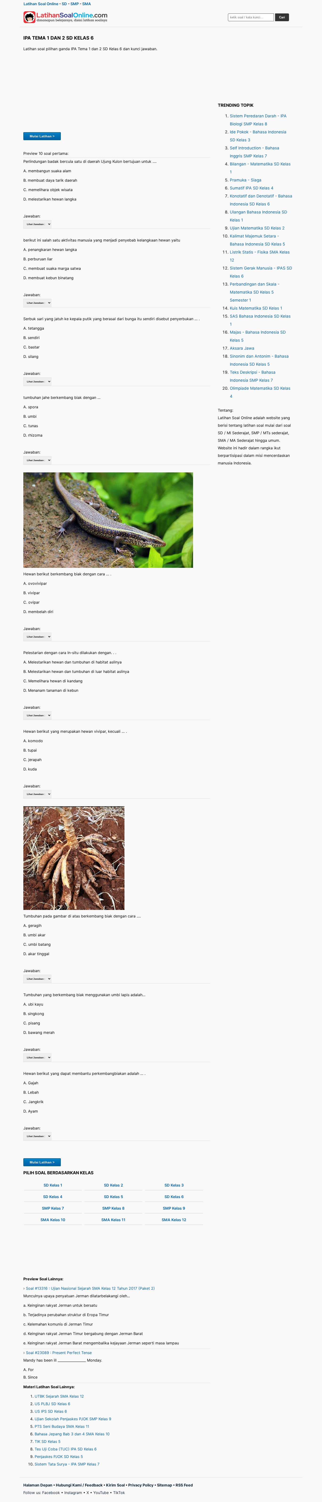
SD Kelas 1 (53, 1185)
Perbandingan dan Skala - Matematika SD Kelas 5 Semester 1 (255, 292)
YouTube (101, 1492)
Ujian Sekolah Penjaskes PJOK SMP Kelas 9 (73, 1418)
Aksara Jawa (242, 348)
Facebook (51, 1492)
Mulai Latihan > (42, 136)
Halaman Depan (37, 1485)
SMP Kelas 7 (53, 1208)
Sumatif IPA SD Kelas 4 (251, 188)
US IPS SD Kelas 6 (51, 1411)
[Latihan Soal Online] (65, 17)
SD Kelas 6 (174, 1196)
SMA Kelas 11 (113, 1219)
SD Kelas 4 (52, 1196)
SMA (86, 3)
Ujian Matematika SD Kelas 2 (257, 228)
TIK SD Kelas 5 (48, 1441)
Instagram (73, 1492)
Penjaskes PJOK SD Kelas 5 (59, 1456)
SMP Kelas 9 (174, 1208)
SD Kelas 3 (174, 1185)
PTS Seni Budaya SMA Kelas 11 (62, 1426)
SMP (74, 3)
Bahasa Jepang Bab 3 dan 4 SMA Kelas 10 (72, 1434)
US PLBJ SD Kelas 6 (52, 1403)
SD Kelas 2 (113, 1185)
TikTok (119, 1492)
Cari (282, 17)
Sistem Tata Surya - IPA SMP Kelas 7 (67, 1464)
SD (64, 3)
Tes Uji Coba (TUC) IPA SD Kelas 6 (66, 1449)
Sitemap (164, 1485)
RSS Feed (184, 1485)
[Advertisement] (116, 91)
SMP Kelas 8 (113, 1208)
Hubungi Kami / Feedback (79, 1485)
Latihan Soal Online (41, 3)
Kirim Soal (115, 1485)
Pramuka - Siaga (245, 180)
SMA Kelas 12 (174, 1219)
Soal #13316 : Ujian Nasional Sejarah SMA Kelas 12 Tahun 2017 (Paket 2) (90, 1288)
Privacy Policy (140, 1485)
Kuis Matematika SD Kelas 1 (256, 308)
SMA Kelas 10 (53, 1219)
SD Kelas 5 (113, 1196)
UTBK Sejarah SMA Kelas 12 (59, 1396)
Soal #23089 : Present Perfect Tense (59, 1352)
